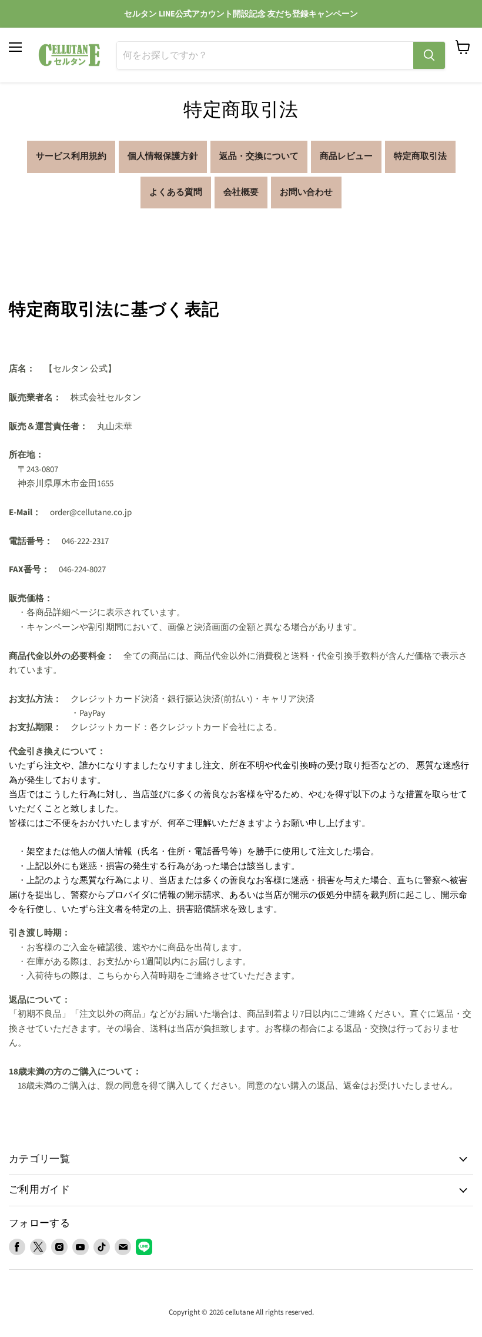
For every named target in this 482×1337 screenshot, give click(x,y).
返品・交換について (259, 156)
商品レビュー (346, 156)
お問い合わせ (306, 192)
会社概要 (241, 192)
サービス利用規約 (71, 156)
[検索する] (429, 55)
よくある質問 (175, 192)
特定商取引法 (420, 156)
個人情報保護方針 (163, 156)
